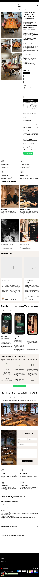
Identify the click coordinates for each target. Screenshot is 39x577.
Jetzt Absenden (27, 461)
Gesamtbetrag (27, 88)
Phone (18, 442)
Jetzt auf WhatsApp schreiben (19, 385)
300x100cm (34, 82)
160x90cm (26, 72)
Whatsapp (6, 368)
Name (18, 437)
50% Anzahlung (28, 87)
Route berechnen (7, 462)
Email (29, 437)
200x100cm (27, 76)
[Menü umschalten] (1, 5)
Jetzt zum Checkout (31, 100)
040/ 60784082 (21, 379)
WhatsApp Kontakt (28, 153)
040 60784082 (5, 421)
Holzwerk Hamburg (7, 571)
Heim (2, 9)
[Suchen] (35, 5)
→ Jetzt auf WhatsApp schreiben (6, 380)
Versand (31, 22)
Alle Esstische (6, 9)
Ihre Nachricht (19, 447)
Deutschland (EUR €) (5, 568)
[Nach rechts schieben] (37, 253)
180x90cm (33, 72)
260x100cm (34, 79)
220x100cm (34, 76)
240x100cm (27, 79)
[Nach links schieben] (34, 253)
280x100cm (27, 82)
